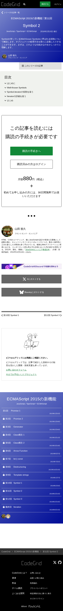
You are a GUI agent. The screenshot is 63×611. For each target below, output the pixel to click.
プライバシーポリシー (39, 588)
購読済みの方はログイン (31, 164)
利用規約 (33, 583)
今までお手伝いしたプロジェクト (21, 374)
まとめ (10, 100)
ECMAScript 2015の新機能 (26, 18)
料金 (14, 583)
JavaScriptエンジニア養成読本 (37, 250)
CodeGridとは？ (19, 573)
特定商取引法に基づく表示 (40, 593)
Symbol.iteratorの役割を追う (20, 92)
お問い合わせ (35, 573)
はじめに (11, 83)
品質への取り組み (37, 578)
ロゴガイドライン (37, 599)
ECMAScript (32, 31)
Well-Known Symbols (17, 87)
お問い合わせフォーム (16, 370)
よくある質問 (18, 593)
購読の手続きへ (31, 151)
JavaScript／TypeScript (15, 31)
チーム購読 (17, 588)
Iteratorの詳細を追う (16, 96)
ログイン (57, 4)
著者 (14, 578)
